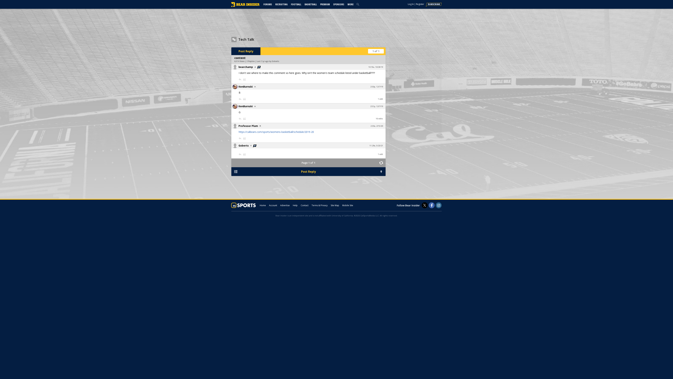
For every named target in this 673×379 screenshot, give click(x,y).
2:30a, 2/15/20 (377, 126)
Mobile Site (347, 205)
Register (420, 4)
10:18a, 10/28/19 (375, 67)
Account (273, 205)
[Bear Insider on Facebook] (432, 205)
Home (263, 205)
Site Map (335, 205)
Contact (304, 205)
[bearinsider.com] (245, 6)
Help (295, 205)
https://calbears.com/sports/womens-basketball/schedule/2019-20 (276, 132)
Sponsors (338, 4)
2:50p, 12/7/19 (376, 86)
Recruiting (281, 4)
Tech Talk (246, 39)
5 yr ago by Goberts (270, 61)
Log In (411, 4)
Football (296, 4)
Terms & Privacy (320, 205)
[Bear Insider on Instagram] (439, 205)
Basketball (311, 4)
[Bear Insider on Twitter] (425, 205)
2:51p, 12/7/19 (376, 106)
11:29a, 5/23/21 (376, 145)
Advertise (285, 205)
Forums (267, 4)
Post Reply (246, 51)
